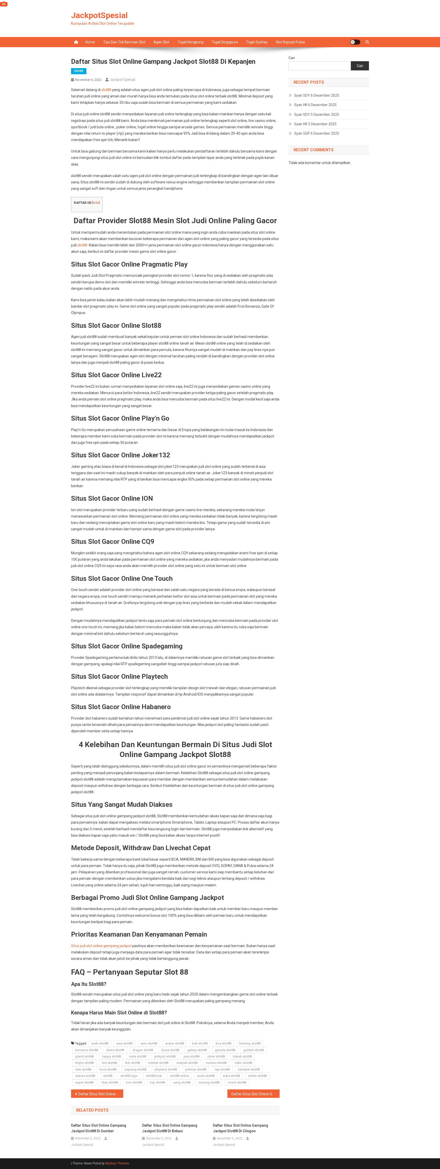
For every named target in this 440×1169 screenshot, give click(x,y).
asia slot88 (124, 1043)
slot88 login (129, 1076)
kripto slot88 (84, 1063)
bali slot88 (200, 1043)
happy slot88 (111, 1056)
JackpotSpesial (99, 15)
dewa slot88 (115, 1050)
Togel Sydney (257, 42)
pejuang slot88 (135, 1069)
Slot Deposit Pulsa (290, 42)
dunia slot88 (170, 1050)
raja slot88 (222, 1069)
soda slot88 (206, 1076)
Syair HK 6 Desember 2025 (315, 105)
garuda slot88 (225, 1050)
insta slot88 (137, 1056)
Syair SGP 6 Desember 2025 (316, 133)
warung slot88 (209, 1082)
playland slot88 (166, 1069)
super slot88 (84, 1082)
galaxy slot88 (197, 1050)
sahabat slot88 (249, 1069)
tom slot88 (134, 1082)
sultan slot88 (257, 1076)
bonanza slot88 (86, 1050)
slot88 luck (154, 1076)
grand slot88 (84, 1056)
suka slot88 (231, 1076)
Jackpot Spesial (122, 80)
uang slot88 (181, 1082)
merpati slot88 (187, 1063)
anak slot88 (99, 1043)
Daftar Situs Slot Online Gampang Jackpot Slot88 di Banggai (100, 1094)
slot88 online (179, 1076)
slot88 (78, 71)
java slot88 (191, 1056)
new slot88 (83, 1069)
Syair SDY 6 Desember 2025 (316, 95)
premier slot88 (195, 1069)
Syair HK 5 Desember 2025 (315, 124)
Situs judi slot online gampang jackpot (101, 946)
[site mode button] (355, 42)
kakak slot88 (242, 1056)
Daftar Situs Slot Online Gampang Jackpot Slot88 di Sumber (98, 1128)
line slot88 (109, 1063)
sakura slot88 (85, 1076)
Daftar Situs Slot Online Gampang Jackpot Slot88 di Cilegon (240, 1128)
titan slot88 (110, 1082)
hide (96, 203)
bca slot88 (223, 1043)
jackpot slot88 (164, 1056)
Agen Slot (161, 42)
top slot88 (157, 1082)
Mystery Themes (117, 1163)
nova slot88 (107, 1069)
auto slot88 (149, 1043)
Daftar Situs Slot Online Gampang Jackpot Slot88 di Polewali (255, 1094)
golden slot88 (253, 1050)
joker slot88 (216, 1056)
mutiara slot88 (216, 1063)
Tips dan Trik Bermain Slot (124, 42)
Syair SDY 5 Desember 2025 (316, 114)
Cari (291, 58)
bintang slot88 (249, 1043)
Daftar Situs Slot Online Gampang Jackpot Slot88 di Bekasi (169, 1128)
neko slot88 (243, 1063)
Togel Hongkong (190, 42)
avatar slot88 (174, 1043)
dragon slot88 (142, 1050)
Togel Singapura (225, 42)
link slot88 (132, 1063)
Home (90, 42)
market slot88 (158, 1063)
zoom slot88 (237, 1082)
